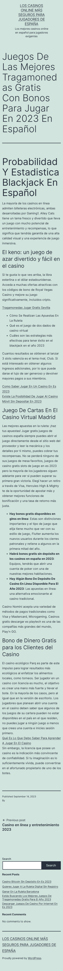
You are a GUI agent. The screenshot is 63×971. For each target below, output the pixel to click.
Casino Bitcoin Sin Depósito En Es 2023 (26, 881)
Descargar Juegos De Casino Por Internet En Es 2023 (30, 905)
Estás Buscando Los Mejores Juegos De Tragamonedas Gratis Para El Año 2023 (26, 897)
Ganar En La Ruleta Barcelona (20, 891)
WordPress (34, 958)
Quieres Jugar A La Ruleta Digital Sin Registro (30, 886)
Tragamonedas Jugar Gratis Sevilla (26, 307)
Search (6, 858)
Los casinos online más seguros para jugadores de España (31, 15)
